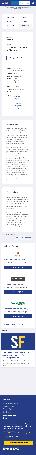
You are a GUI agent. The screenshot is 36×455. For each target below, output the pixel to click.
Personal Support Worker (13, 284)
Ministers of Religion (18, 98)
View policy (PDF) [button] (11, 436)
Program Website (16, 58)
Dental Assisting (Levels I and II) (16, 309)
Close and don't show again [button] (18, 442)
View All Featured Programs (14, 324)
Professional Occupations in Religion (18, 106)
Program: (9, 37)
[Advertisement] (18, 381)
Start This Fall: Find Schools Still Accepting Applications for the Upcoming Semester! (15, 355)
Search (28, 3)
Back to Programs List (24, 237)
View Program (18, 267)
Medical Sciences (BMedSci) (14, 260)
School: (9, 44)
